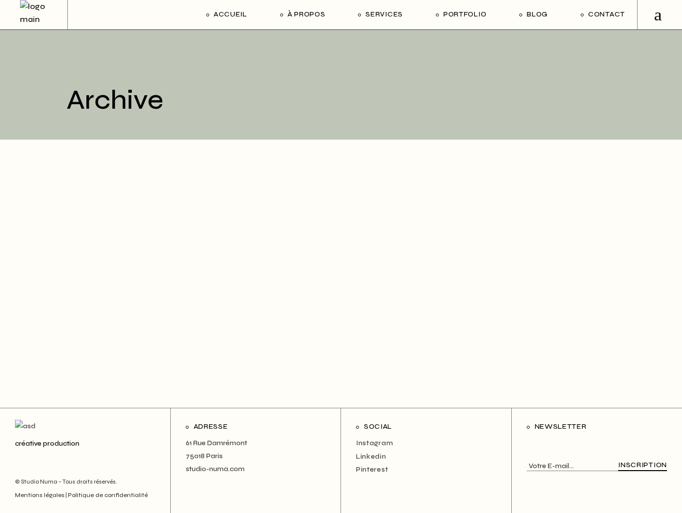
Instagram (374, 443)
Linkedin (371, 456)
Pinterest (372, 469)
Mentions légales (39, 495)
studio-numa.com (215, 469)
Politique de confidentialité (108, 495)
